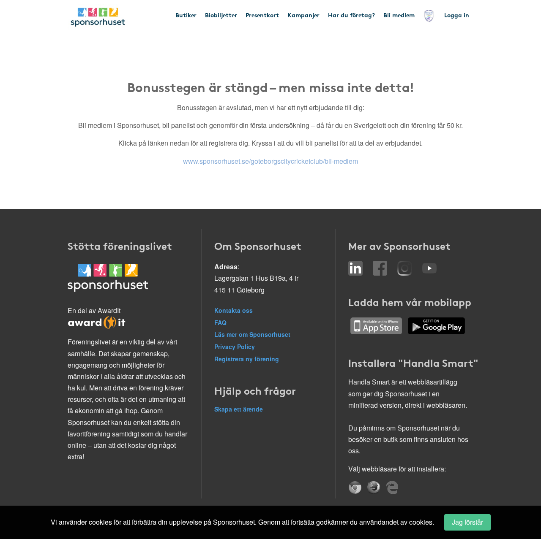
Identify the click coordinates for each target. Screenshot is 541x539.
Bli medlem (399, 15)
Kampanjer (303, 15)
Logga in (456, 15)
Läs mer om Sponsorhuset (252, 334)
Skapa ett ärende (238, 409)
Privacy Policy (234, 346)
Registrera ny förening (246, 359)
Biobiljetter (221, 15)
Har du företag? (351, 15)
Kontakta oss (233, 310)
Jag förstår (467, 522)
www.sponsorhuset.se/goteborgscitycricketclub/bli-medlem (270, 161)
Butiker (186, 15)
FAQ (220, 322)
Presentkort (262, 15)
